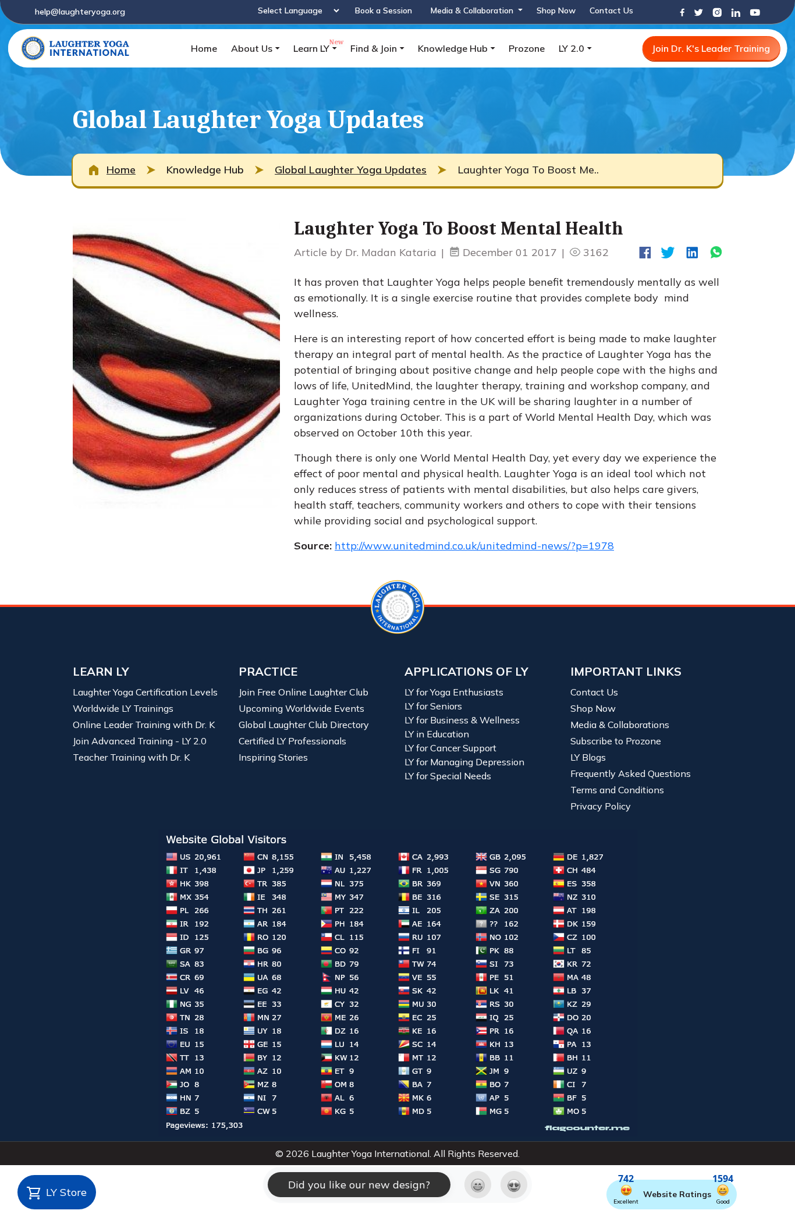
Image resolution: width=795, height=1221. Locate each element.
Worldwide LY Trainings (123, 708)
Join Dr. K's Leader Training (711, 48)
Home (204, 48)
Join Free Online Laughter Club (303, 692)
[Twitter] (698, 11)
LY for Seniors (433, 706)
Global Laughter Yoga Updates (351, 169)
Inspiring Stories (273, 757)
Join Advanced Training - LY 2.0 (140, 741)
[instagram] (717, 11)
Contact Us (611, 10)
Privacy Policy (600, 806)
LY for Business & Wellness (462, 720)
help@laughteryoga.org (80, 11)
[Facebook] (682, 11)
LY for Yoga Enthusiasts (453, 692)
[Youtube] (755, 11)
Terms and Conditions (617, 790)
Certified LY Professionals (292, 741)
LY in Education (436, 734)
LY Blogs (588, 757)
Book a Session (383, 10)
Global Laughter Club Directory (304, 724)
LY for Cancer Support (450, 748)
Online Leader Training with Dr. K (144, 724)
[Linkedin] (735, 11)
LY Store (65, 1192)
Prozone (527, 48)
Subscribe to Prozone (615, 741)
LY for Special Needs (447, 776)
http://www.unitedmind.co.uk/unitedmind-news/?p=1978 (474, 545)
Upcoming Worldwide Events (301, 708)
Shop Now (556, 10)
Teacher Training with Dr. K (131, 757)
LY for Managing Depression (464, 762)
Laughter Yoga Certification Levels (145, 692)
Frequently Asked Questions (630, 773)
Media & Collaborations (619, 724)
